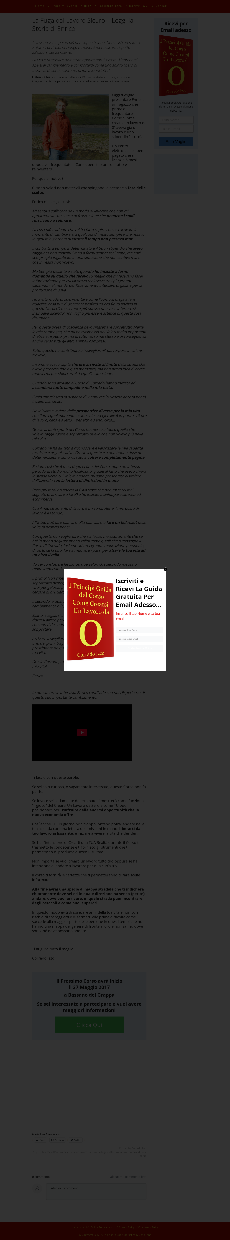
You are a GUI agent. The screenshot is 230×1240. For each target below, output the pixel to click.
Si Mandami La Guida (140, 648)
